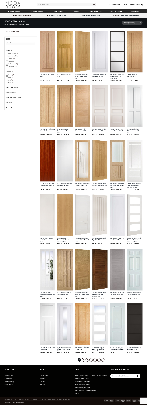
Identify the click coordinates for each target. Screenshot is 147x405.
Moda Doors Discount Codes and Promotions (91, 375)
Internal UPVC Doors (82, 379)
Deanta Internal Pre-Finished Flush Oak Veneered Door (63, 240)
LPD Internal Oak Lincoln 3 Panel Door (82, 348)
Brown (10, 75)
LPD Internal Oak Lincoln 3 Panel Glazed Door (82, 184)
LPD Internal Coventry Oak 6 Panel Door (64, 293)
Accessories (58, 11)
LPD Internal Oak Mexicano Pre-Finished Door (64, 131)
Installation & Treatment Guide (85, 391)
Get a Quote (8, 385)
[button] (125, 5)
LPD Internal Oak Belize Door (47, 75)
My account (44, 375)
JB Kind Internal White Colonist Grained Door (134, 293)
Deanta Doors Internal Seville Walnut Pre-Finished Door (99, 294)
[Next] (103, 360)
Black (9, 82)
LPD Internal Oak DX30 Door (64, 75)
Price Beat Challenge (82, 382)
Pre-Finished (11, 64)
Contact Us (135, 11)
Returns (42, 385)
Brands (76, 11)
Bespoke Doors (116, 11)
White (9, 77)
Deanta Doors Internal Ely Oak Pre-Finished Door (81, 76)
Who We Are (8, 375)
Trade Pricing (9, 382)
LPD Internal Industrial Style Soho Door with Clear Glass (117, 76)
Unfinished (11, 61)
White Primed (12, 53)
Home (6, 25)
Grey (9, 80)
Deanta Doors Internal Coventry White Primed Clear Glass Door (134, 240)
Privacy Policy (19, 399)
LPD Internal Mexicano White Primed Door (99, 75)
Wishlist (42, 379)
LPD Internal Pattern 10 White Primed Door (117, 239)
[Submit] (94, 4)
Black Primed (12, 56)
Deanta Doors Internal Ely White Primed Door (99, 239)
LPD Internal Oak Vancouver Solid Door (81, 130)
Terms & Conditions (31, 399)
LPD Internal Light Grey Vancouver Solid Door (117, 293)
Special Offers (96, 11)
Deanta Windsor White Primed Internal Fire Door (117, 130)
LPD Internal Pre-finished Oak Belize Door (47, 130)
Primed (10, 58)
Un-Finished (11, 66)
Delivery (42, 382)
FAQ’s (77, 394)
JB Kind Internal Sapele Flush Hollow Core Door (47, 184)
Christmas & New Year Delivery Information (55, 399)
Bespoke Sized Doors (82, 385)
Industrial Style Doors (82, 388)
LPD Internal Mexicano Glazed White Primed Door (64, 349)
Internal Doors (14, 11)
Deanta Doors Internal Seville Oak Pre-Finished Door (82, 294)
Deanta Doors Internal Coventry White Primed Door (82, 240)
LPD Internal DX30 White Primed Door (47, 348)
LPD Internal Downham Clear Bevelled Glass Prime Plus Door (134, 185)
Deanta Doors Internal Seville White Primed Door (46, 240)
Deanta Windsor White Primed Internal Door (99, 130)
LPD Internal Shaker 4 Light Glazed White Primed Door (99, 349)
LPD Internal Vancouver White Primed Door (64, 184)
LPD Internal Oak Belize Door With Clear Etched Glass (117, 185)
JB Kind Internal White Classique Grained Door (117, 348)
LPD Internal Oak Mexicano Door (132, 75)
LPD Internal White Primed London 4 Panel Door (134, 131)
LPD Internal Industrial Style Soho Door (134, 348)
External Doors (37, 11)
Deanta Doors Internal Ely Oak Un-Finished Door (100, 184)
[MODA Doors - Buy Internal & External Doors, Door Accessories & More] (12, 5)
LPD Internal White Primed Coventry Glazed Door (47, 294)
